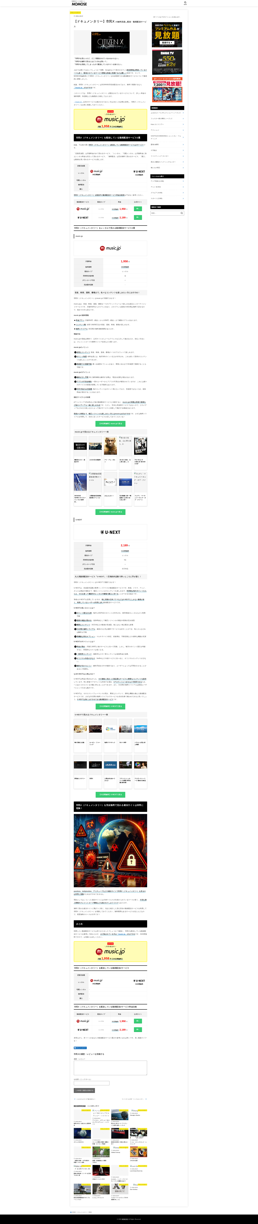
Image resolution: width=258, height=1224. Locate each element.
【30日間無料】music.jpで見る (110, 423)
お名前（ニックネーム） (83, 1079)
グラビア (156, 193)
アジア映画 (157, 181)
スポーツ (156, 198)
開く (138, 208)
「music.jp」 (79, 87)
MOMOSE (125, 1219)
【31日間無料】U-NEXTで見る (110, 706)
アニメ (156, 187)
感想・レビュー (79, 1059)
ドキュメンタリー (75, 12)
